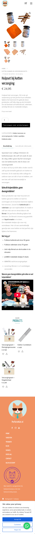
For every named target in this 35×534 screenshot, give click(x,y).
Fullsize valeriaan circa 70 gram (16, 245)
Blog (7, 446)
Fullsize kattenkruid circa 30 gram (17, 240)
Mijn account (10, 463)
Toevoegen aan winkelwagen (16, 125)
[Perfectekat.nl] (5, 3)
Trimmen (9, 442)
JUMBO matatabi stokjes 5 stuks (16, 257)
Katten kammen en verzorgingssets (14, 71)
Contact (8, 458)
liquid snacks (9, 219)
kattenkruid (24, 205)
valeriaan (5, 208)
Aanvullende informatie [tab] (23, 146)
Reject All (17, 530)
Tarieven (9, 438)
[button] (30, 13)
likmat (4, 213)
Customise (17, 524)
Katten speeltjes (19, 136)
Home (3, 68)
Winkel (8, 450)
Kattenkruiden (6, 139)
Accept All (17, 519)
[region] (17, 517)
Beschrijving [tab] (7, 146)
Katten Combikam (24, 345)
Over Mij (9, 454)
